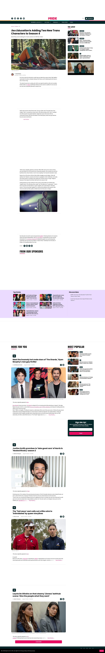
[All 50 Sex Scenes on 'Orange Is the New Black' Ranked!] (73, 377)
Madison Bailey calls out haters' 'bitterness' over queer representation (85, 57)
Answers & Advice (36, 22)
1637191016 (26, 119)
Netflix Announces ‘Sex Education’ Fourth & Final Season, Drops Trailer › (81, 295)
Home (12, 26)
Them (28, 491)
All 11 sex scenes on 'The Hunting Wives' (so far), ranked (85, 385)
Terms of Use (32, 650)
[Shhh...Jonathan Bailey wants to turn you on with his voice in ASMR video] (73, 40)
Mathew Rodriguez (17, 453)
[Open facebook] (12, 18)
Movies (81, 352)
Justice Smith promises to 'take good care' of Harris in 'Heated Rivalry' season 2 (38, 449)
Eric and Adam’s (39, 237)
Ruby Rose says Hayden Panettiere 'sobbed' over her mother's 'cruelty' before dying (85, 34)
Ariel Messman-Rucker (18, 364)
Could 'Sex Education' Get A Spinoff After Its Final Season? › (81, 299)
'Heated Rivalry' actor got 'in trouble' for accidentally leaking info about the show (58, 297)
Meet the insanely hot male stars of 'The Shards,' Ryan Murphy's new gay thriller (38, 360)
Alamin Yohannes (17, 599)
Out (27, 402)
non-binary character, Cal (32, 239)
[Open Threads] (18, 18)
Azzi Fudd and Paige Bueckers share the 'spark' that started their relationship (31, 297)
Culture (47, 22)
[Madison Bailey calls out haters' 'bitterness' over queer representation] (73, 55)
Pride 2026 (65, 22)
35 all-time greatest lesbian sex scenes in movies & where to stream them (86, 370)
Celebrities (82, 31)
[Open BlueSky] (15, 18)
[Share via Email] (27, 246)
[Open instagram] (21, 18)
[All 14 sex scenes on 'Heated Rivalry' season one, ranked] (73, 361)
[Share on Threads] (29, 246)
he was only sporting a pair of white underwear (40, 407)
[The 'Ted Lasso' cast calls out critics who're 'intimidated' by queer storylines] (38, 534)
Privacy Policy (24, 650)
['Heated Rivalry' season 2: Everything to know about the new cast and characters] (19, 313)
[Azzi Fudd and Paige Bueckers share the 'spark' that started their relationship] (19, 297)
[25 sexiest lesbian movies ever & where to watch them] (73, 354)
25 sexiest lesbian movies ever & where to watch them (85, 355)
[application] (81, 67)
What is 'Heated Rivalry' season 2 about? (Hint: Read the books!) (32, 304)
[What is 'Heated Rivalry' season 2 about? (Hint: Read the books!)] (19, 305)
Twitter (28, 84)
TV (19, 26)
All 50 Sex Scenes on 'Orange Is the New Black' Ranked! (86, 378)
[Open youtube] (24, 18)
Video (71, 22)
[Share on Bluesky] (32, 246)
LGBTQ (41, 236)
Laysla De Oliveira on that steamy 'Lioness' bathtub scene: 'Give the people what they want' (37, 594)
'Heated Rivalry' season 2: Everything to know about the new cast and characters (32, 313)
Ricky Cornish (16, 516)
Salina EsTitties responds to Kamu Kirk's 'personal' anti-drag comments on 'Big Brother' (59, 305)
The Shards (29, 405)
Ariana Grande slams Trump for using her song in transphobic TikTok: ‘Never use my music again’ (86, 49)
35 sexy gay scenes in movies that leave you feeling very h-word (85, 393)
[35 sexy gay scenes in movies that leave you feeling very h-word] (73, 392)
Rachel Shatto (18, 73)
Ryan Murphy (15, 405)
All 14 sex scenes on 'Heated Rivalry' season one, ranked (86, 362)
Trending (55, 22)
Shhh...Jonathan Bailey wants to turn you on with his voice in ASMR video (85, 41)
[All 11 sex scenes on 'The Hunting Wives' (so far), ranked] (73, 384)
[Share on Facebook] (24, 246)
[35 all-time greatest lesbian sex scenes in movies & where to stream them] (73, 369)
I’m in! (80, 433)
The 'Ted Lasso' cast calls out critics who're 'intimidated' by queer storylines (32, 512)
